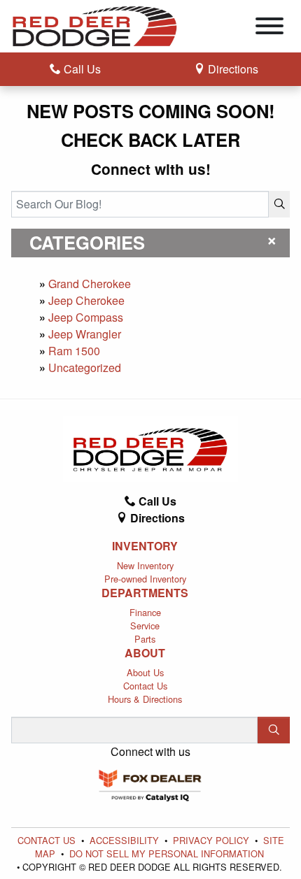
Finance (145, 612)
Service (145, 625)
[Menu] (269, 28)
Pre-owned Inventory (145, 578)
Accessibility (126, 840)
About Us (145, 672)
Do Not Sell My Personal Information (166, 853)
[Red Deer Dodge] (94, 25)
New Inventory (145, 565)
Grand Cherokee (89, 284)
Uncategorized (84, 367)
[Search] (279, 204)
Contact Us (145, 685)
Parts (144, 638)
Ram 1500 (74, 351)
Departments (145, 593)
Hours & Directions (145, 699)
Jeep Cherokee (86, 300)
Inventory (145, 546)
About (145, 653)
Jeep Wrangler (84, 334)
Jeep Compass (85, 317)
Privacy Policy (212, 840)
